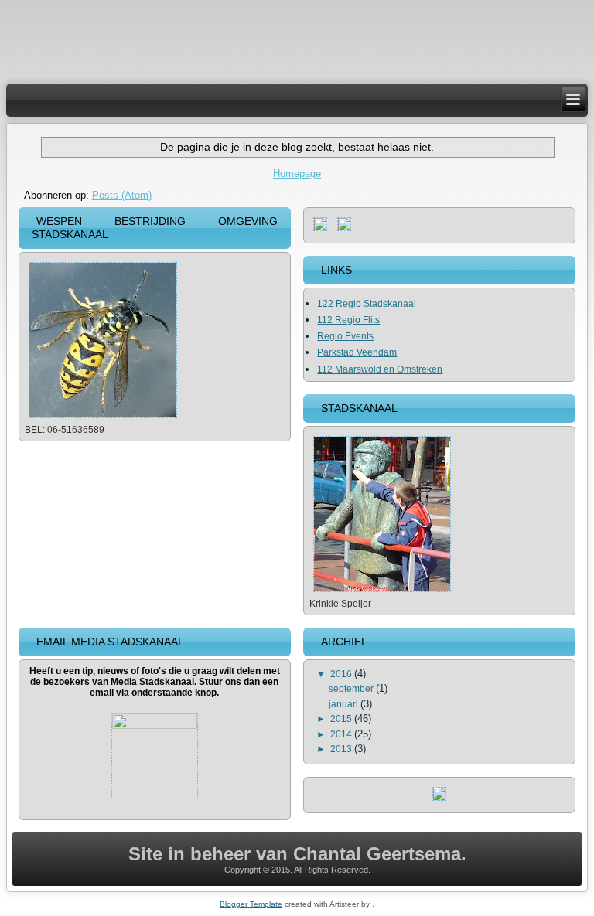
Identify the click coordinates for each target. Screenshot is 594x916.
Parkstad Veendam (357, 352)
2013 (342, 749)
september (352, 688)
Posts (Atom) (122, 195)
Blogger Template (251, 904)
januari (344, 704)
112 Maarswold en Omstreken (379, 369)
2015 (342, 718)
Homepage (297, 173)
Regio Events (345, 336)
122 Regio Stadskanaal (366, 303)
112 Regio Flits (348, 320)
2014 (342, 734)
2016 (342, 674)
